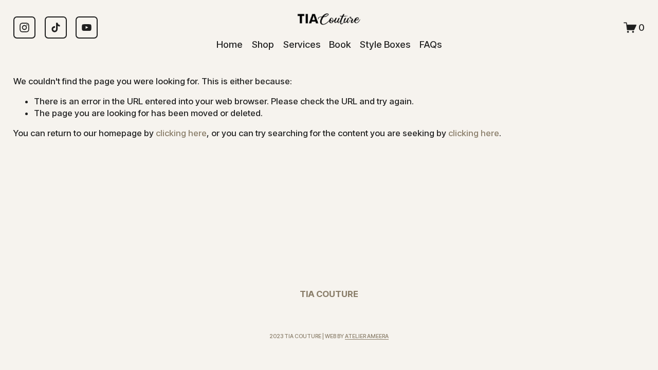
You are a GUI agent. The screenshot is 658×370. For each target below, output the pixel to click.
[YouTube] (87, 27)
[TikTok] (56, 27)
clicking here (181, 133)
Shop (263, 44)
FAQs (430, 44)
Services (301, 44)
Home (229, 44)
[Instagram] (24, 27)
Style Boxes (385, 44)
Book (340, 44)
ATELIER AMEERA (367, 336)
